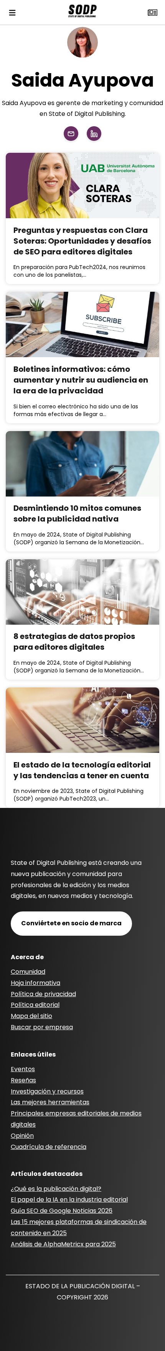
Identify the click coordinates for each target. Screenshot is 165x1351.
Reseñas (23, 1080)
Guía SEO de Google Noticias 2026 (61, 1210)
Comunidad (28, 971)
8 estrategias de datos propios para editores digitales (74, 641)
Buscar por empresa (42, 1027)
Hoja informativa (35, 982)
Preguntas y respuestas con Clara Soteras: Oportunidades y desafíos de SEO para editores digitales (82, 241)
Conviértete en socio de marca (71, 923)
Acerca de (27, 957)
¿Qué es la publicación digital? (56, 1188)
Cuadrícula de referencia (48, 1146)
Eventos (23, 1069)
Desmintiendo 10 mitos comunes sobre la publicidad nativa (77, 513)
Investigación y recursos (47, 1091)
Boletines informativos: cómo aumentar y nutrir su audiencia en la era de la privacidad (80, 380)
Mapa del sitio (31, 1016)
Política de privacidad (43, 994)
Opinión (22, 1135)
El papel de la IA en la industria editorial (69, 1199)
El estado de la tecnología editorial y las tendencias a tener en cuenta (82, 770)
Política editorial (35, 1004)
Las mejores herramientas (50, 1102)
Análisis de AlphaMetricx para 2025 (63, 1244)
